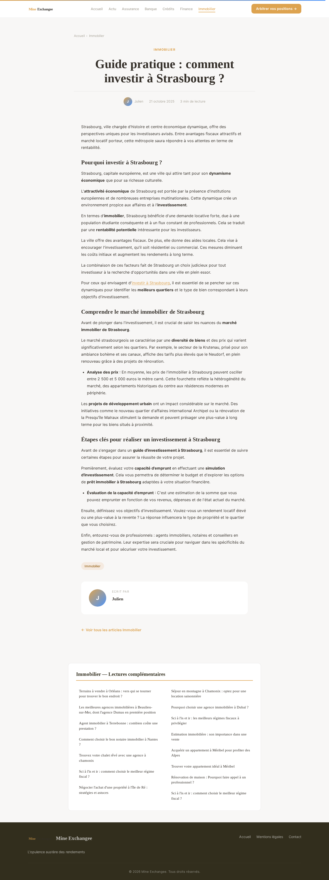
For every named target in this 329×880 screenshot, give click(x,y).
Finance (186, 9)
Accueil (97, 9)
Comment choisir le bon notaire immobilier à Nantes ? (118, 741)
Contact (295, 837)
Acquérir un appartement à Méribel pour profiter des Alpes (210, 752)
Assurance (130, 9)
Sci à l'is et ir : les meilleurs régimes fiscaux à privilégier (205, 720)
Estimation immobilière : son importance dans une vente (209, 736)
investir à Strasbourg (151, 282)
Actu (112, 9)
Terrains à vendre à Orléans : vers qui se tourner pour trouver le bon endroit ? (115, 693)
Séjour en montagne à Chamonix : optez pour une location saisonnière (208, 693)
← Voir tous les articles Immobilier (111, 630)
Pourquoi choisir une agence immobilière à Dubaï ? (210, 707)
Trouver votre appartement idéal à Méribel (203, 766)
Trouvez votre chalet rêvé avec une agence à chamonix (112, 757)
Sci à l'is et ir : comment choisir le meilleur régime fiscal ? (116, 773)
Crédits (168, 9)
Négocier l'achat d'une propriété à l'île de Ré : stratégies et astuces (113, 789)
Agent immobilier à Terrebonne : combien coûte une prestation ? (118, 725)
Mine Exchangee (74, 838)
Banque (151, 9)
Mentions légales (270, 837)
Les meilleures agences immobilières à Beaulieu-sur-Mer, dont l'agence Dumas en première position (117, 709)
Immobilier (206, 9)
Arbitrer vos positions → (276, 9)
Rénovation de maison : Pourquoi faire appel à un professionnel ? (208, 779)
